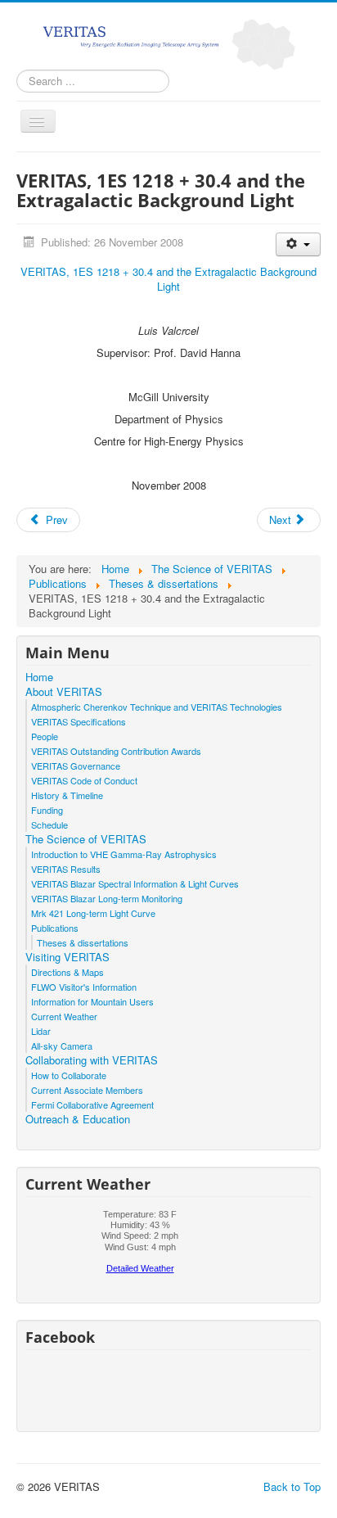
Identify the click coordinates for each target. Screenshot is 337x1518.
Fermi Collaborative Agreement (92, 1104)
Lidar (41, 1030)
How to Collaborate (68, 1075)
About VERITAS (63, 691)
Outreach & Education (77, 1119)
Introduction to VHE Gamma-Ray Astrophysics (124, 854)
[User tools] (298, 244)
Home (39, 677)
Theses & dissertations (82, 942)
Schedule (49, 824)
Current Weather (64, 1016)
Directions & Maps (67, 971)
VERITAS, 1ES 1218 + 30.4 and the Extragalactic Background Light (168, 279)
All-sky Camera (61, 1045)
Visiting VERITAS (67, 957)
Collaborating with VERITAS (91, 1060)
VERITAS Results (66, 868)
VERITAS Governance (75, 765)
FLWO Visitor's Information (84, 986)
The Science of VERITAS (85, 839)
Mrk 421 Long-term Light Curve (93, 912)
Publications (55, 927)
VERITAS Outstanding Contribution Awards (116, 750)
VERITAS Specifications (78, 721)
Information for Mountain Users (92, 1001)
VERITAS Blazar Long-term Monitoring (106, 898)
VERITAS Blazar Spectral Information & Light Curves (135, 883)
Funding (47, 809)
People (44, 736)
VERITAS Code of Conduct (84, 780)
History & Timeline (67, 795)
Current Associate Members (87, 1089)
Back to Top (292, 1486)
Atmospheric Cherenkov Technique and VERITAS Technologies (156, 706)
